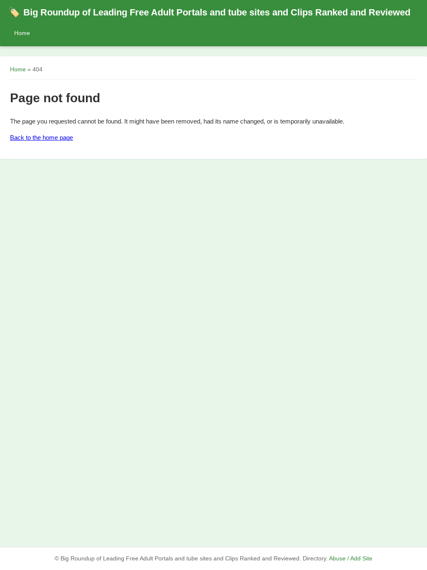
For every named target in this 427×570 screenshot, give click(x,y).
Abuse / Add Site (350, 558)
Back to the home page (41, 137)
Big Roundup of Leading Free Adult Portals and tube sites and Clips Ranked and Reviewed (209, 12)
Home (22, 33)
